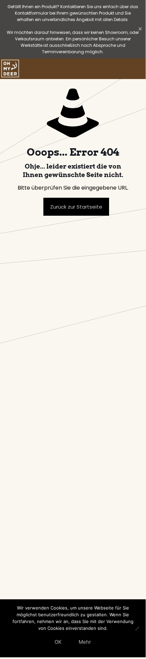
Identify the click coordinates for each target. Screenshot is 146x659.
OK (58, 642)
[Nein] (137, 628)
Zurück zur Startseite (76, 206)
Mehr (85, 642)
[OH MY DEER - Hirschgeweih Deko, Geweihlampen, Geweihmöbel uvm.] (10, 68)
